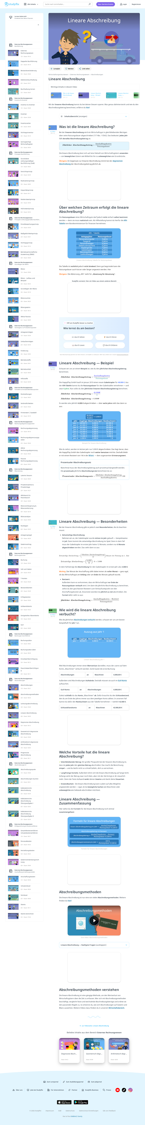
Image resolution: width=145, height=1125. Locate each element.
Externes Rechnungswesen (79, 74)
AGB (59, 1111)
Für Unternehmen (57, 1090)
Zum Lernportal (52, 1082)
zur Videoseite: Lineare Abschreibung (95, 1026)
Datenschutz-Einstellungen (88, 1111)
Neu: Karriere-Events (105, 4)
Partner (74, 1090)
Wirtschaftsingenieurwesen (58, 74)
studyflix (14, 4)
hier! (88, 107)
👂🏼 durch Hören (110, 337)
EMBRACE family (76, 1116)
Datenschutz (70, 1111)
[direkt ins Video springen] (94, 243)
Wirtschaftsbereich (116, 1008)
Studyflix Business (91, 1090)
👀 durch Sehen (78, 337)
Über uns (19, 1090)
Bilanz (91, 455)
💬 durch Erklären (110, 345)
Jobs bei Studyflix (36, 1090)
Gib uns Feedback (109, 1111)
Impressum (50, 1111)
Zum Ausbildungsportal (74, 1082)
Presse (108, 1090)
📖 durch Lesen (78, 345)
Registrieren (136, 4)
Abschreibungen (97, 74)
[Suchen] (89, 4)
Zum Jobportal (96, 1082)
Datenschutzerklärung (122, 354)
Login (124, 4)
